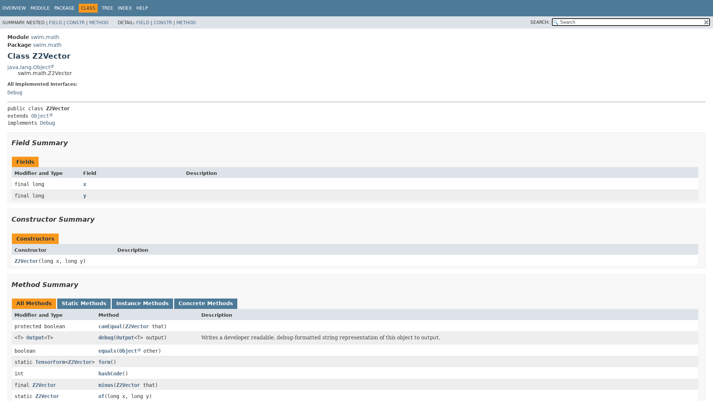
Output (35, 337)
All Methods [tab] (34, 303)
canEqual (110, 326)
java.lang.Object (28, 67)
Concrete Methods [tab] (206, 303)
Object (40, 116)
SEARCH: (540, 22)
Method (98, 22)
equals (107, 351)
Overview (14, 8)
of (101, 396)
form (104, 362)
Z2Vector (26, 261)
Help (142, 8)
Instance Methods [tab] (142, 303)
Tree (107, 8)
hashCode (110, 373)
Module (40, 8)
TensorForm (50, 362)
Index (125, 8)
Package (64, 8)
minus (105, 385)
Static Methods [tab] (84, 303)
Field (55, 22)
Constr (75, 22)
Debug (14, 92)
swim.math (45, 37)
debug (105, 337)
